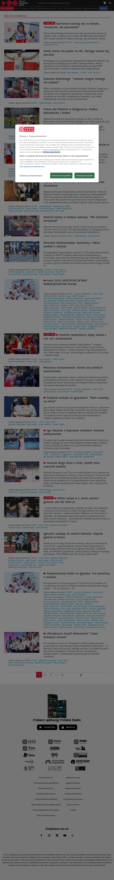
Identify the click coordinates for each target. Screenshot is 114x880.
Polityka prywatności (51, 152)
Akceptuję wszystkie (84, 175)
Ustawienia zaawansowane (30, 175)
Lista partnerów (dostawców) (31, 166)
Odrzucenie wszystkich (61, 175)
